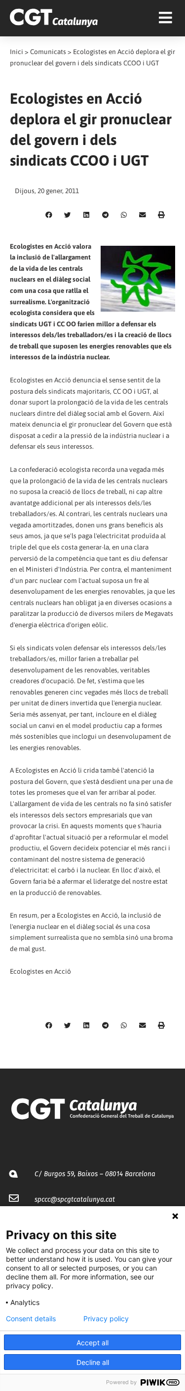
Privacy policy (106, 1319)
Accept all (92, 1342)
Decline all (92, 1362)
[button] (49, 215)
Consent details (31, 1319)
